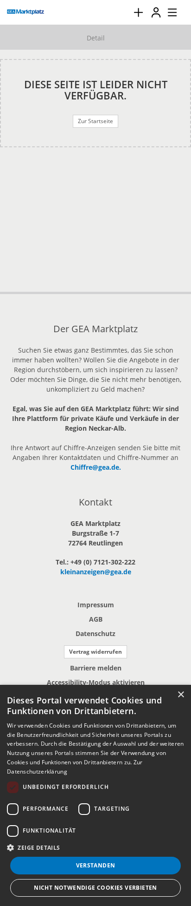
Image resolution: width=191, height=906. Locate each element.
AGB (95, 619)
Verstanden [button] (95, 865)
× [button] (180, 694)
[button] (95, 847)
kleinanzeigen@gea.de (95, 571)
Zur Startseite (95, 121)
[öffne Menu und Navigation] (168, 11)
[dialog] (95, 795)
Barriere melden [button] (95, 667)
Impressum (95, 604)
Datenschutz (95, 633)
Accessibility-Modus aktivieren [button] (96, 682)
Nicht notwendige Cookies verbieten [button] (95, 888)
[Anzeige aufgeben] (138, 12)
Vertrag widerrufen (95, 652)
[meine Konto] (156, 12)
